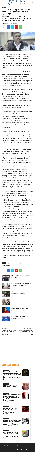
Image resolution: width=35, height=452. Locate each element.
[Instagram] (13, 449)
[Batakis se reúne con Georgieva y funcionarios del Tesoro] (6, 302)
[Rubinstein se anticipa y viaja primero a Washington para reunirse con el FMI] (6, 286)
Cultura (6, 370)
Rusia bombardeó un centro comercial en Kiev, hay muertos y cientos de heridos (26, 332)
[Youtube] (26, 449)
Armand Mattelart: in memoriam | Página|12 (10, 386)
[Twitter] (12, 27)
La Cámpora (22, 263)
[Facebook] (8, 27)
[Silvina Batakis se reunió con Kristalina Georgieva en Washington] (6, 294)
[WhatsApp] (20, 27)
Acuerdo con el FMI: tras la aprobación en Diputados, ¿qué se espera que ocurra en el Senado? (9, 332)
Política (4, 7)
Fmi (17, 263)
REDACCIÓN (6, 23)
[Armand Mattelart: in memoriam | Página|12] (25, 386)
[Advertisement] (16, 351)
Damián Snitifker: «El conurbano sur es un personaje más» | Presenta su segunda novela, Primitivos (12, 411)
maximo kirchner (6, 265)
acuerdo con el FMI (11, 263)
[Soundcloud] (17, 449)
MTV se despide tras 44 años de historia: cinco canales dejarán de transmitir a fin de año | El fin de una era (11, 435)
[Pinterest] (16, 27)
